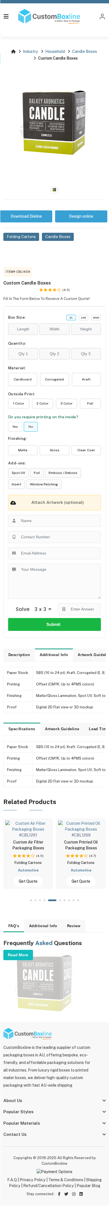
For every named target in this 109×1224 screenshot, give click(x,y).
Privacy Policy (33, 1180)
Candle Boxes (84, 51)
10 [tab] (78, 900)
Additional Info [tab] (54, 655)
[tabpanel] (72, 853)
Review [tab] (73, 926)
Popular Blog (88, 1185)
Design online (81, 216)
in (71, 317)
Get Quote (20, 881)
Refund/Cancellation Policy (48, 1185)
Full (90, 403)
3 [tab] (40, 900)
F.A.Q (12, 1180)
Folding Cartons (21, 236)
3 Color (66, 403)
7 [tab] (64, 900)
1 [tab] (31, 900)
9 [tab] (73, 900)
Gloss (55, 450)
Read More (18, 955)
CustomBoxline (54, 1163)
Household (55, 51)
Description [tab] (19, 655)
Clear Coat (86, 450)
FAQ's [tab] (13, 926)
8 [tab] (69, 900)
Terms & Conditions (65, 1180)
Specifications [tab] (21, 729)
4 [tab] (44, 900)
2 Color (43, 403)
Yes (15, 427)
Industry (30, 51)
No (31, 427)
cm (83, 317)
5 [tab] (52, 900)
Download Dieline (26, 216)
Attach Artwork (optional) (57, 502)
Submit (54, 624)
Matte (22, 450)
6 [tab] (59, 900)
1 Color (18, 403)
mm (96, 317)
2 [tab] (35, 900)
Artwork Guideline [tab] (62, 729)
